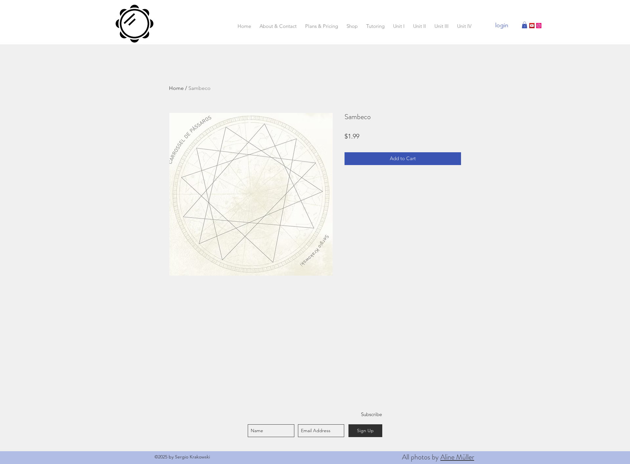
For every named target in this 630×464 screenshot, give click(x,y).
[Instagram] (538, 25)
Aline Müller (457, 457)
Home (176, 88)
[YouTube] (532, 25)
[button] (524, 25)
